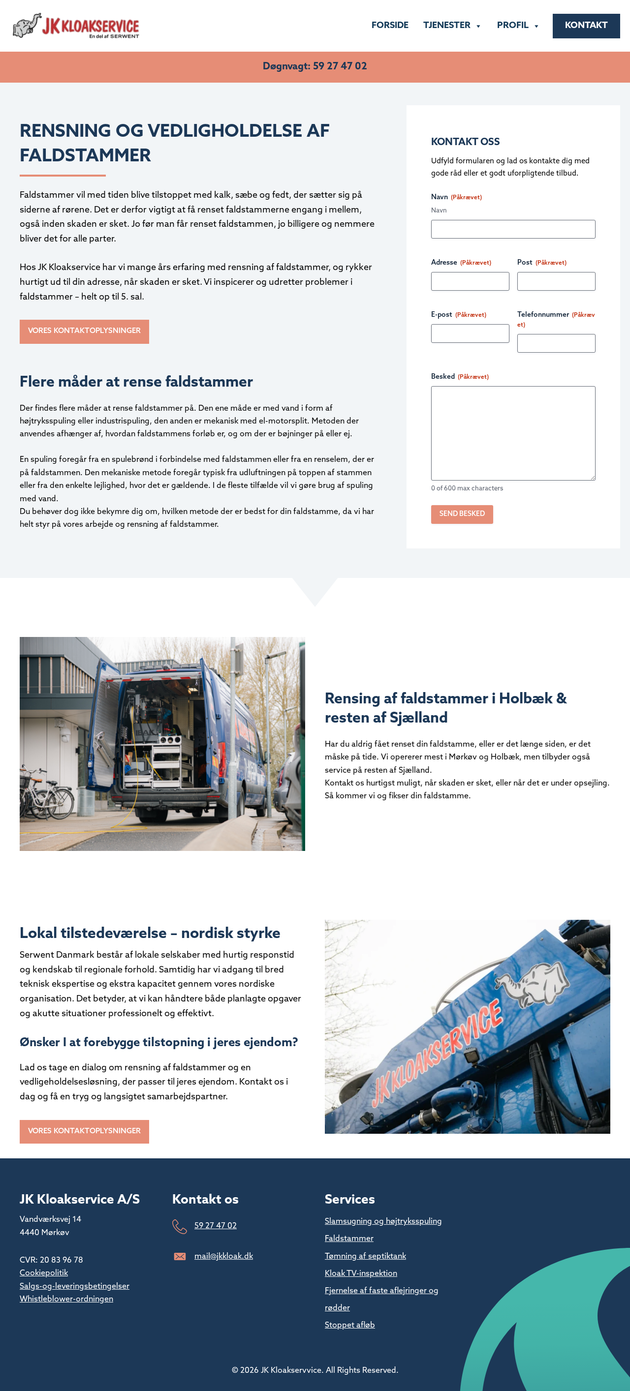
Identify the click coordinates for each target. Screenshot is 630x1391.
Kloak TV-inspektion (361, 1274)
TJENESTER (447, 26)
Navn (439, 211)
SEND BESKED (462, 514)
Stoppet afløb (350, 1326)
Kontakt (586, 26)
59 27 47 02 (215, 1226)
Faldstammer (349, 1239)
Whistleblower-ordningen (66, 1299)
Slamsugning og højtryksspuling (383, 1222)
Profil (513, 26)
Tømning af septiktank (365, 1257)
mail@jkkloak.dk (223, 1257)
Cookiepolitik (44, 1273)
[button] (84, 332)
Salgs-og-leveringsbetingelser (74, 1287)
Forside (390, 26)
